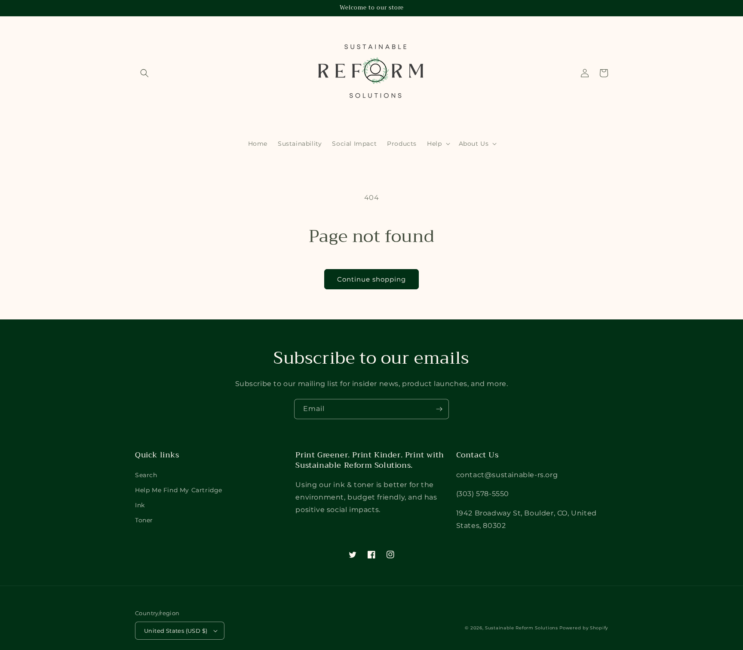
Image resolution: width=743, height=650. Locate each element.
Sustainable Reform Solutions (521, 628)
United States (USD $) (175, 630)
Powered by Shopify (583, 628)
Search (146, 475)
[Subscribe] (439, 409)
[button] (144, 73)
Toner (144, 520)
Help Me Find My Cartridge (178, 490)
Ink (140, 505)
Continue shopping (371, 279)
